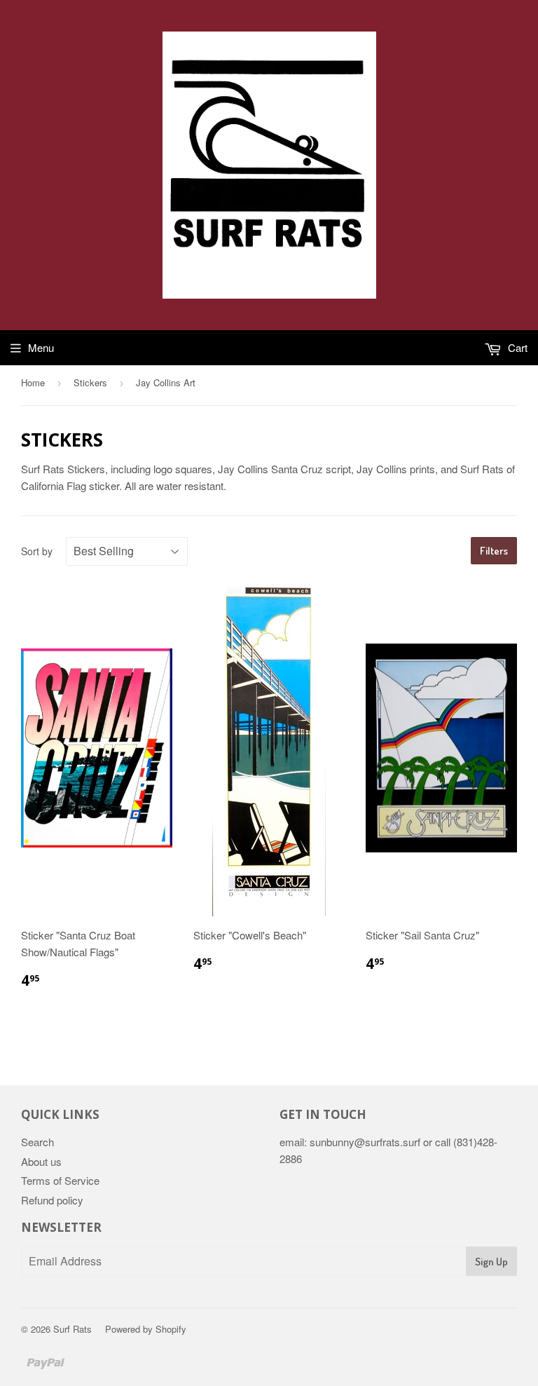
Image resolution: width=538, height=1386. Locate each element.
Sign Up (491, 1261)
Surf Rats (72, 1329)
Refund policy (52, 1200)
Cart (516, 347)
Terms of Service (60, 1180)
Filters (494, 550)
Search (37, 1141)
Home (33, 382)
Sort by (37, 551)
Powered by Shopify (145, 1329)
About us (41, 1161)
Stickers (90, 382)
